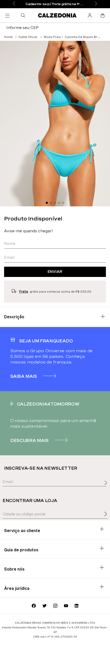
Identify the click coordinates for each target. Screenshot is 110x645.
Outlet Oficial (27, 37)
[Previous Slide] (14, 4)
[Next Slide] (96, 4)
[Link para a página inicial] (8, 36)
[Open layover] (106, 488)
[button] (24, 15)
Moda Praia (52, 37)
